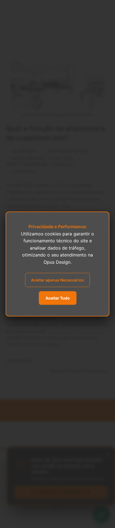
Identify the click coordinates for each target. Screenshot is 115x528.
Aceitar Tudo (57, 298)
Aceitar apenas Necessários (57, 280)
